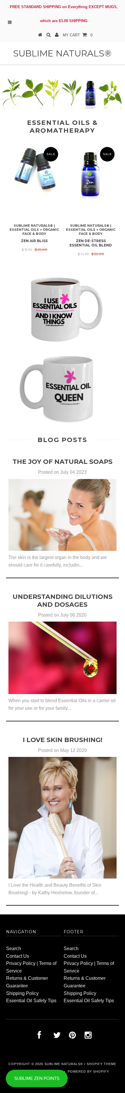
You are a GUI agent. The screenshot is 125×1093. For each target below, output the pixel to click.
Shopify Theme (101, 1064)
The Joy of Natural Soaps (62, 462)
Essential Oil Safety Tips (31, 1000)
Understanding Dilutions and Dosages (62, 600)
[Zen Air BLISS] (34, 191)
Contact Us (17, 956)
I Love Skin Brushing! (62, 740)
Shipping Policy (22, 993)
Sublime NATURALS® (62, 53)
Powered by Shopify (88, 1071)
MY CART (77, 35)
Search (13, 948)
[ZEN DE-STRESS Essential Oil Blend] (90, 198)
